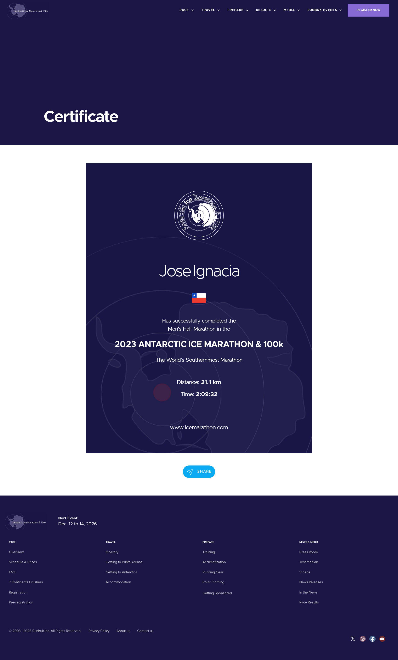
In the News (308, 592)
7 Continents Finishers (26, 582)
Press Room (308, 552)
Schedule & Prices (23, 562)
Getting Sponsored (217, 593)
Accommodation (118, 582)
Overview (16, 552)
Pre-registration (21, 602)
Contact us (145, 631)
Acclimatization (214, 562)
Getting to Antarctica (121, 572)
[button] (188, 10)
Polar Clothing (213, 582)
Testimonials (309, 562)
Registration (18, 592)
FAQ (12, 572)
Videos (304, 572)
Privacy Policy (99, 631)
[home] (28, 10)
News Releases (311, 582)
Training (209, 552)
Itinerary (112, 552)
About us (123, 631)
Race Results (309, 602)
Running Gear (213, 572)
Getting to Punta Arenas (124, 562)
